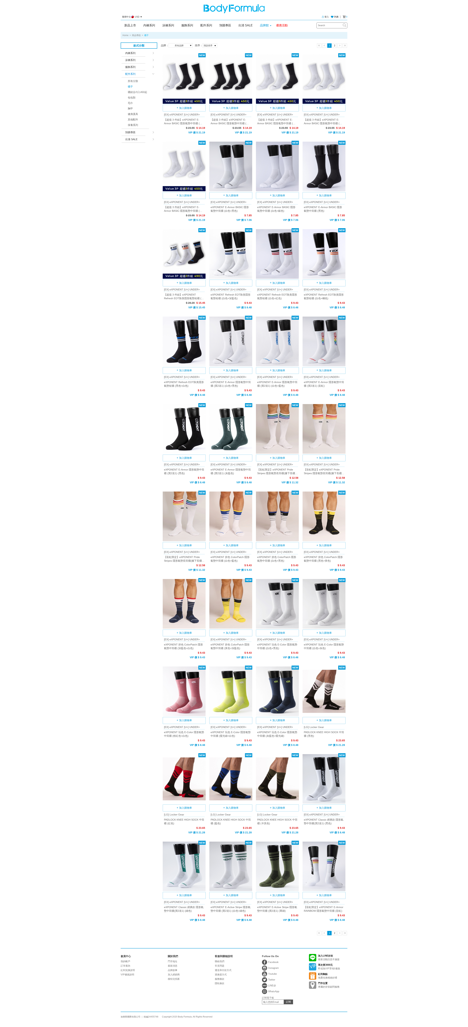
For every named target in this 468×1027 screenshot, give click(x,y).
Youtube (272, 973)
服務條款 (219, 979)
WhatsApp (273, 991)
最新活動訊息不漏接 (328, 957)
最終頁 (345, 45)
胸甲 (130, 108)
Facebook (273, 962)
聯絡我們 (219, 961)
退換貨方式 (221, 974)
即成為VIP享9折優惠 (329, 966)
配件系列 (206, 25)
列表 (336, 17)
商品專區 (136, 35)
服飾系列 (187, 25)
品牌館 (264, 25)
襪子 (130, 86)
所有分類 (133, 81)
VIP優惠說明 (127, 974)
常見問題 (219, 965)
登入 (326, 17)
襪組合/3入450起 (137, 92)
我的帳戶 (125, 961)
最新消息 (172, 965)
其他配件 (133, 119)
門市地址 (172, 961)
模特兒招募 (174, 979)
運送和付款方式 (223, 970)
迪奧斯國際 (234, 9)
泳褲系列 (168, 25)
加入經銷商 (174, 974)
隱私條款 (219, 983)
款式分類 (138, 45)
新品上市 (130, 25)
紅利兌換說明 (128, 970)
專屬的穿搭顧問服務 (328, 985)
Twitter (271, 979)
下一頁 (339, 45)
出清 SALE (245, 25)
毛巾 (130, 103)
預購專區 (225, 25)
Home (125, 35)
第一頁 (319, 45)
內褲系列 (149, 25)
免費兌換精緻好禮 (327, 976)
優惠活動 (282, 25)
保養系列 (133, 125)
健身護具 (133, 114)
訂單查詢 (125, 965)
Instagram (273, 968)
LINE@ (272, 985)
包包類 (131, 97)
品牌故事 (172, 970)
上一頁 (324, 45)
